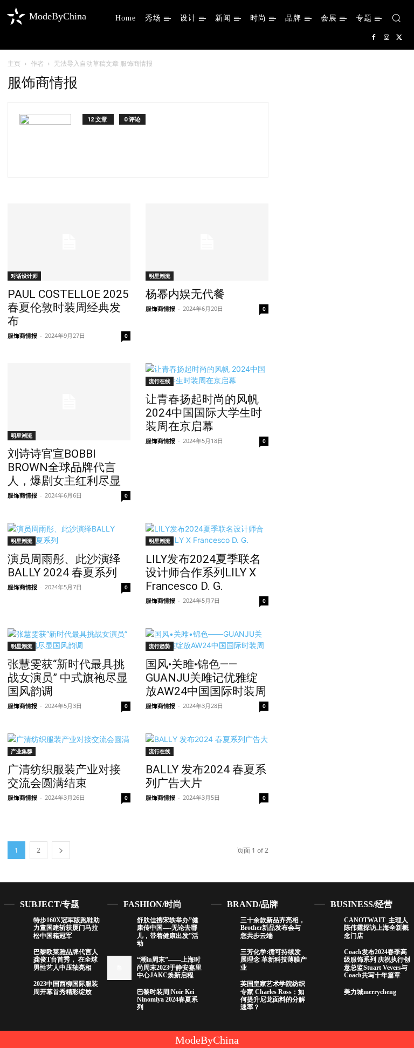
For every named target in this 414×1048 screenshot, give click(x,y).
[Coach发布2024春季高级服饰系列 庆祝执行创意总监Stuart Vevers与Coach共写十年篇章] (326, 960)
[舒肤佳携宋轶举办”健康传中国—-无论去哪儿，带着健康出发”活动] (119, 928)
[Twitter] (399, 37)
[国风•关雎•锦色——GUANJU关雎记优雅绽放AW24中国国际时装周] (207, 639)
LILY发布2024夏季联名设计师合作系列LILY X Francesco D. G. (203, 573)
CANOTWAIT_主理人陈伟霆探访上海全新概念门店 (376, 928)
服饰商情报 (22, 335)
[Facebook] (373, 37)
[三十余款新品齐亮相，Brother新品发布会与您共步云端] (223, 928)
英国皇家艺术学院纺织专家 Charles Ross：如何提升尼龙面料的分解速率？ (272, 995)
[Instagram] (386, 37)
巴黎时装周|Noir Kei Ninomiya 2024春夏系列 (167, 999)
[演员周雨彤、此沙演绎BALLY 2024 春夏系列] (69, 534)
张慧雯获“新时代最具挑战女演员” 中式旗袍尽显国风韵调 (68, 678)
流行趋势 (159, 646)
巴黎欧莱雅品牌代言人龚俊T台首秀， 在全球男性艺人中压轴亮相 (65, 959)
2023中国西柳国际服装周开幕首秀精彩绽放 (65, 987)
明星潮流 (159, 276)
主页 (14, 63)
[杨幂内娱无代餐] (207, 242)
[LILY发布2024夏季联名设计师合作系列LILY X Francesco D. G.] (207, 534)
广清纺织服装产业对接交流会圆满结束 (64, 776)
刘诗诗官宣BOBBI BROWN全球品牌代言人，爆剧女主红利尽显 (64, 467)
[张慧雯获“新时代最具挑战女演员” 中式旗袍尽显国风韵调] (69, 639)
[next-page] (61, 850)
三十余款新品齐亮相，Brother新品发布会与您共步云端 (272, 928)
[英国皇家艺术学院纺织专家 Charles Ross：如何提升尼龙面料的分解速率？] (223, 992)
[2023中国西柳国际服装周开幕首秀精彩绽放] (16, 992)
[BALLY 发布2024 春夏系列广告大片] (207, 744)
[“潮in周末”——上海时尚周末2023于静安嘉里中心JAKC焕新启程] (119, 968)
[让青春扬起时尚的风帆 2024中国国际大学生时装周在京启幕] (207, 374)
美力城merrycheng (370, 992)
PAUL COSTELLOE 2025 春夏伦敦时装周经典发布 (68, 308)
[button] (396, 18)
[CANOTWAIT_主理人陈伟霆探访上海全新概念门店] (326, 928)
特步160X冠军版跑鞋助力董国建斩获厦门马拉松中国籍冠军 (66, 928)
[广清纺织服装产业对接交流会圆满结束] (69, 744)
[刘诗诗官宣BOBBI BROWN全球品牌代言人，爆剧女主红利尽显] (69, 401)
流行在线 (159, 381)
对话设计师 (24, 276)
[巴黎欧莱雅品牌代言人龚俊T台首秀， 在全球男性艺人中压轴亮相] (16, 960)
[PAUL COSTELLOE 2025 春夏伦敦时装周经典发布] (69, 242)
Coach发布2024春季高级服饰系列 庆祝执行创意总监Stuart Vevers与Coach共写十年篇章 (377, 963)
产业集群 (21, 751)
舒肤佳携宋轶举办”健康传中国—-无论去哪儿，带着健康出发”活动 (167, 931)
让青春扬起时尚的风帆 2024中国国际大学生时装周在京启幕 (204, 413)
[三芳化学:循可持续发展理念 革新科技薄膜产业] (223, 960)
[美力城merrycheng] (326, 1000)
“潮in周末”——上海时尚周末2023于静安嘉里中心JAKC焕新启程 (169, 967)
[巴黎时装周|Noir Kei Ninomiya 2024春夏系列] (119, 1000)
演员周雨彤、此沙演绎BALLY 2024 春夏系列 (64, 566)
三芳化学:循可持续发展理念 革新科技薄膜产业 (273, 959)
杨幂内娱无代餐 (185, 294)
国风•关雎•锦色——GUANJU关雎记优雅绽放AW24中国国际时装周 (206, 678)
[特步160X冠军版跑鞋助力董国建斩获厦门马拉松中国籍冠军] (16, 928)
